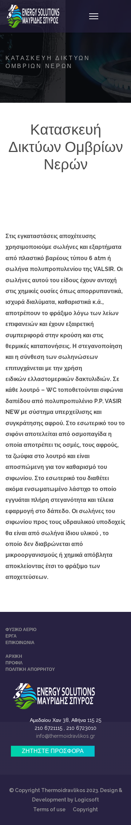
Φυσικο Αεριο (20, 629)
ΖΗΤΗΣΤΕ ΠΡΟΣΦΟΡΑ (53, 751)
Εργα (11, 636)
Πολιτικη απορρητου (30, 669)
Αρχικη (13, 656)
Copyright (85, 809)
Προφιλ (14, 662)
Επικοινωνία (20, 642)
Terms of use (49, 809)
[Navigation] (93, 16)
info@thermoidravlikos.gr (65, 736)
